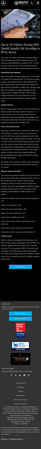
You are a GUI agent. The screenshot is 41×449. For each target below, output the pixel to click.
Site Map (20, 391)
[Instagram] (28, 375)
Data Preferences (20, 395)
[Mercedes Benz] (3, 3)
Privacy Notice (20, 387)
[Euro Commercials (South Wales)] (21, 3)
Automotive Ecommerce (16, 439)
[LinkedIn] (20, 375)
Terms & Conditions (21, 383)
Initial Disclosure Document (20, 399)
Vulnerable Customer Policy (20, 404)
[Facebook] (11, 375)
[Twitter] (16, 375)
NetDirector (4, 439)
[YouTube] (24, 375)
